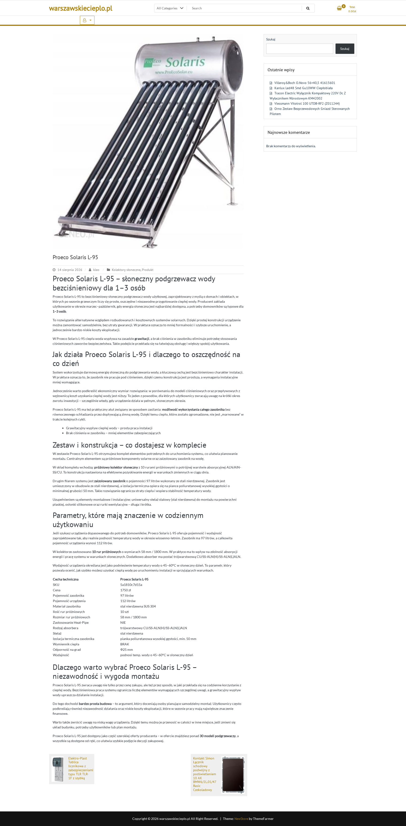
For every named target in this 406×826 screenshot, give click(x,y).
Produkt (147, 270)
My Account (87, 20)
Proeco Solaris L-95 (75, 257)
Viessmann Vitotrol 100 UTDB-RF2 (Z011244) (307, 103)
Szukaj (270, 39)
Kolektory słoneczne (126, 270)
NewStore (241, 819)
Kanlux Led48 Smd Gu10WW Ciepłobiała (303, 88)
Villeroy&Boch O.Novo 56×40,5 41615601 (304, 83)
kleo (96, 270)
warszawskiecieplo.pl (80, 7)
